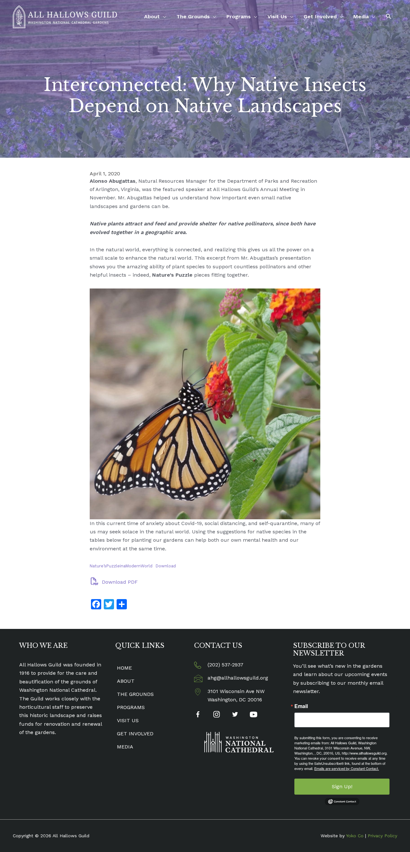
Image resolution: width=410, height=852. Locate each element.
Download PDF (119, 582)
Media (361, 16)
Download (166, 566)
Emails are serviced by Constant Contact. (346, 768)
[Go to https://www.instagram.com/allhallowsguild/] (216, 715)
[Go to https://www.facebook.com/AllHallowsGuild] (197, 716)
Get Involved (320, 16)
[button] (388, 16)
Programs (238, 16)
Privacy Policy (382, 835)
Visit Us (277, 16)
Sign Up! (342, 786)
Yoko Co (355, 835)
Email (301, 706)
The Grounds (193, 16)
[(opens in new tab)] (239, 742)
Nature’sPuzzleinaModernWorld (121, 566)
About (152, 16)
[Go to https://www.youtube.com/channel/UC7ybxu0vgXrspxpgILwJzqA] (253, 715)
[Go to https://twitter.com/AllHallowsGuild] (235, 715)
